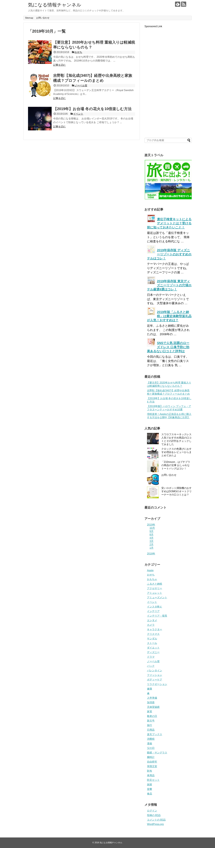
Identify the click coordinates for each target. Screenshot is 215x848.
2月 (151, 544)
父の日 (151, 748)
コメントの (156, 819)
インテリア (153, 611)
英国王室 (152, 766)
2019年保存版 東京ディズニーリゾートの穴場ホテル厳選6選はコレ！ (169, 285)
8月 (151, 534)
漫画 (149, 743)
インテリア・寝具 (157, 615)
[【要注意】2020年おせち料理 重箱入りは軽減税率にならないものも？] (40, 52)
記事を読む (59, 65)
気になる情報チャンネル (54, 4)
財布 (149, 771)
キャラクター (154, 629)
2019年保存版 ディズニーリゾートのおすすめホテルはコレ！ (169, 254)
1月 (151, 547)
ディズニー (153, 652)
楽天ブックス (154, 734)
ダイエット (153, 647)
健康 (149, 688)
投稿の (154, 815)
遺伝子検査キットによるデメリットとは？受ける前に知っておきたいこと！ (169, 223)
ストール (152, 643)
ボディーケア (154, 679)
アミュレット (154, 593)
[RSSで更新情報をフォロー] (183, 4)
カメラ (151, 625)
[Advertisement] (168, 81)
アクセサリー (154, 588)
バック (151, 666)
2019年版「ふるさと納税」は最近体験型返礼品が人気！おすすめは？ (169, 316)
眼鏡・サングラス (157, 752)
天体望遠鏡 (153, 707)
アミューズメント (157, 597)
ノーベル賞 (81, 85)
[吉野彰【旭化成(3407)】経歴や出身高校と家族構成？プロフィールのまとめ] (40, 85)
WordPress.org (155, 824)
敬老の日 (152, 716)
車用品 (151, 775)
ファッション (154, 675)
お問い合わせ (42, 18)
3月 (151, 541)
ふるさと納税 (154, 583)
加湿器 (151, 702)
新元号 (151, 720)
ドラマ (151, 656)
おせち (78, 52)
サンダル (152, 638)
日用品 (151, 729)
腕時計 (151, 757)
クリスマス (153, 634)
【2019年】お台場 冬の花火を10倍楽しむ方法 (92, 109)
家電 (149, 711)
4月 (151, 538)
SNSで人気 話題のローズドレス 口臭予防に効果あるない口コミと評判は (168, 347)
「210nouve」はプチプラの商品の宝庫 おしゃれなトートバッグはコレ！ (175, 465)
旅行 (149, 725)
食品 (149, 793)
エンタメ (152, 620)
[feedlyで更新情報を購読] (177, 4)
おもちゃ (152, 579)
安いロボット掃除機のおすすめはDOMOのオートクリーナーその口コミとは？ (176, 491)
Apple (150, 570)
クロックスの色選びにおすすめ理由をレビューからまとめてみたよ (176, 452)
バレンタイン (154, 670)
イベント (78, 113)
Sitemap (29, 18)
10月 (152, 528)
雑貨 (149, 784)
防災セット (153, 780)
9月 (151, 531)
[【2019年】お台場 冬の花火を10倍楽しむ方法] (40, 118)
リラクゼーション (157, 684)
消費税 (151, 739)
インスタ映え (154, 606)
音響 (149, 789)
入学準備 (152, 698)
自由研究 (152, 761)
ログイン (152, 810)
